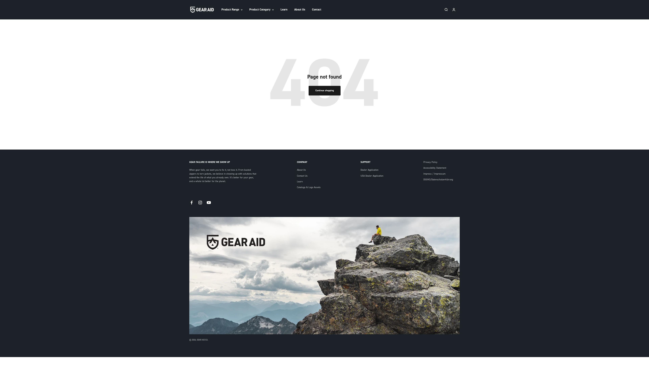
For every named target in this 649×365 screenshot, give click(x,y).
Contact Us (302, 175)
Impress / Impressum (434, 173)
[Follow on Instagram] (200, 202)
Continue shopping (324, 90)
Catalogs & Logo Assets (309, 187)
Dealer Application (369, 170)
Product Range (230, 9)
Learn (284, 9)
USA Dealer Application (371, 175)
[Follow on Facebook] (191, 202)
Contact (316, 9)
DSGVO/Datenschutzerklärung (438, 179)
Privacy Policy (430, 162)
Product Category (259, 9)
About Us (299, 9)
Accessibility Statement (434, 167)
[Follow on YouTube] (209, 202)
